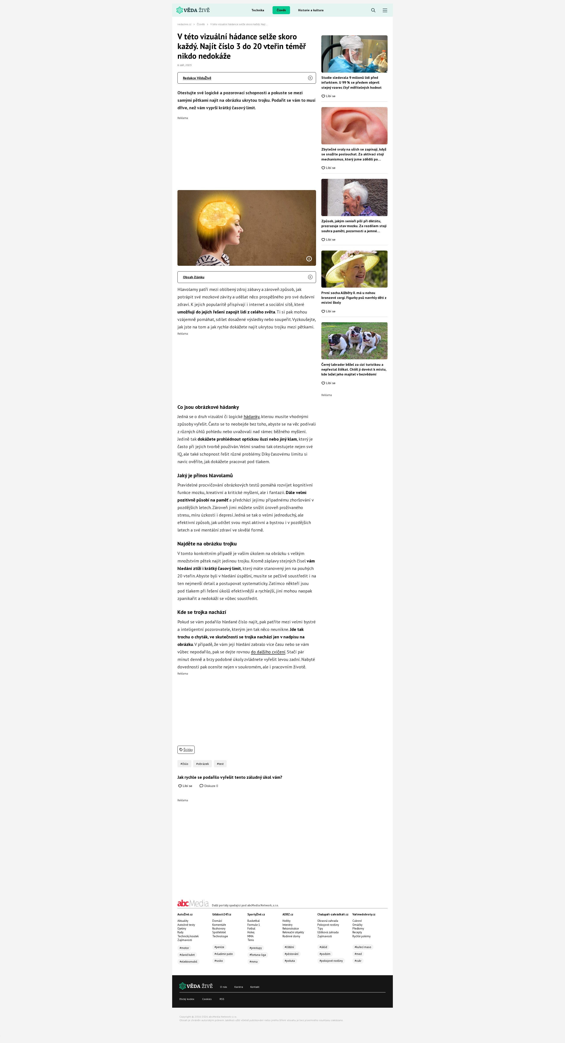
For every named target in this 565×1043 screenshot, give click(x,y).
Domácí (217, 921)
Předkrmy (358, 928)
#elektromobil (188, 962)
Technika (257, 10)
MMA (250, 936)
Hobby (286, 921)
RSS (222, 999)
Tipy (320, 928)
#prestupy (256, 948)
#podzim (325, 954)
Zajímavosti (184, 940)
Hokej (250, 932)
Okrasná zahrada (327, 921)
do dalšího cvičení (268, 652)
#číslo (184, 764)
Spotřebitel (219, 932)
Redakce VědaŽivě (197, 78)
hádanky (251, 416)
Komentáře (219, 925)
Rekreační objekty (293, 932)
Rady (180, 932)
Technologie (220, 936)
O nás (223, 986)
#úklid (323, 947)
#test (220, 764)
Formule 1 (253, 925)
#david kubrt (187, 955)
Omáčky (357, 925)
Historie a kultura (311, 10)
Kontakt (254, 986)
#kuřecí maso (363, 947)
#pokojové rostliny (331, 961)
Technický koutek (188, 936)
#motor (184, 948)
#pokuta (290, 961)
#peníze (219, 947)
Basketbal (253, 921)
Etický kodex (186, 999)
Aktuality (182, 921)
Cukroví (357, 921)
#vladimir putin (224, 954)
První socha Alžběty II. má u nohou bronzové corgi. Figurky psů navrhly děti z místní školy (353, 297)
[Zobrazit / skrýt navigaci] (385, 10)
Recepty (357, 932)
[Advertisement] (246, 150)
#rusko (219, 961)
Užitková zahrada (328, 932)
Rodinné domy (291, 936)
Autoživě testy (186, 925)
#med (358, 954)
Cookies (207, 999)
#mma (254, 962)
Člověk (281, 10)
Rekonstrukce (290, 928)
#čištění (289, 947)
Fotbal (251, 928)
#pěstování (291, 954)
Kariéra (238, 986)
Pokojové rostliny (328, 925)
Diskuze (210, 786)
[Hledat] (373, 10)
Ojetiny (181, 928)
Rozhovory (218, 928)
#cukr (358, 961)
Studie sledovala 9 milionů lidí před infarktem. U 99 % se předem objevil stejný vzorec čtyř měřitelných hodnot (351, 82)
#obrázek (202, 764)
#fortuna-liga (258, 955)
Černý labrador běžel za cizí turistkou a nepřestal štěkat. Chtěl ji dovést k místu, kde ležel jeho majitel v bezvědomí (353, 369)
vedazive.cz (184, 24)
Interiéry (287, 925)
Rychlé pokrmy (361, 936)
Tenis (250, 940)
